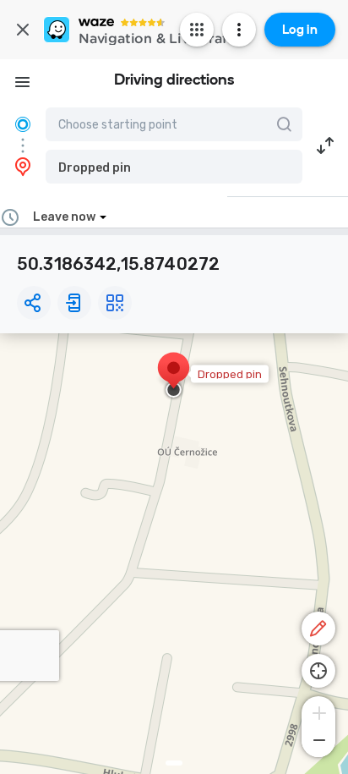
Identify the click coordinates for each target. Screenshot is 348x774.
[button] (174, 167)
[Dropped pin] (174, 376)
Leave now (64, 217)
